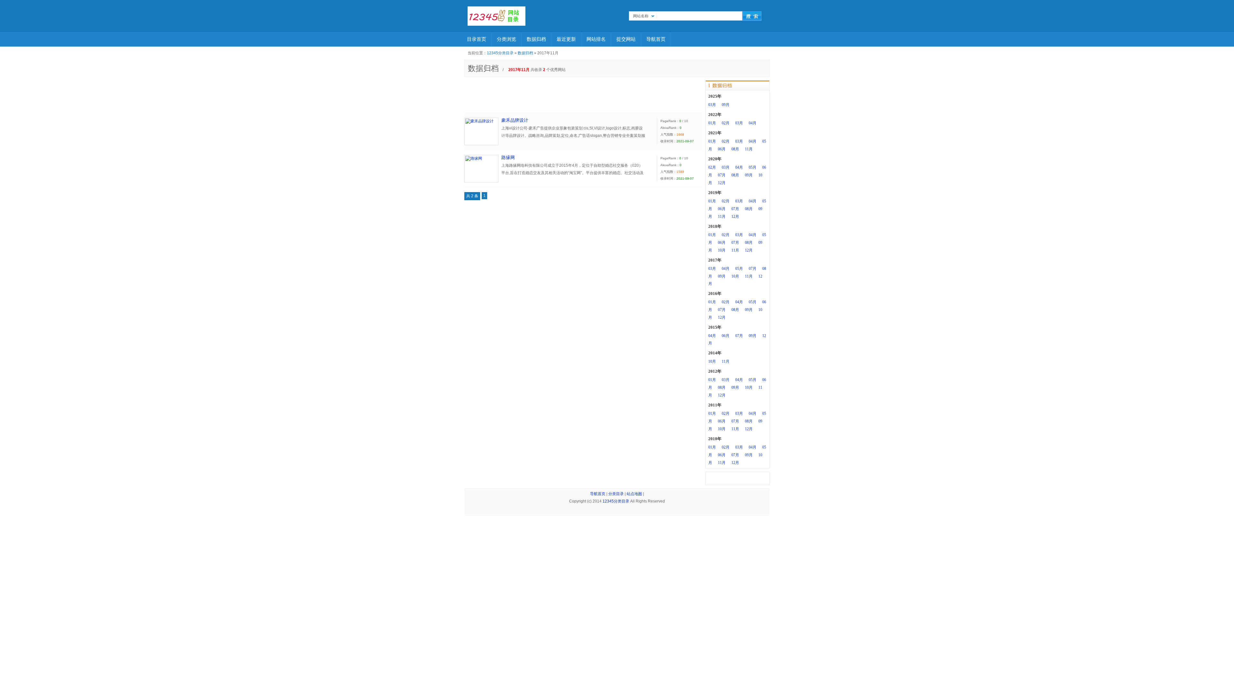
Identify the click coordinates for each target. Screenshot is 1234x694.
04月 (752, 123)
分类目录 (616, 494)
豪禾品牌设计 (514, 120)
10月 (722, 250)
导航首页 (656, 39)
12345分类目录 (500, 53)
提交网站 (626, 39)
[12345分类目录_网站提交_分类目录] (496, 16)
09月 (725, 104)
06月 (722, 149)
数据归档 (536, 39)
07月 (722, 175)
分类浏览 (506, 39)
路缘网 (508, 157)
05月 (752, 167)
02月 (725, 123)
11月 (749, 149)
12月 (722, 183)
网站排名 (596, 39)
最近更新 (566, 39)
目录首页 (476, 39)
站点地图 (634, 494)
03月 (712, 104)
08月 (735, 149)
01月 (712, 123)
